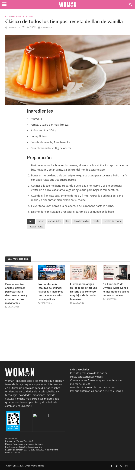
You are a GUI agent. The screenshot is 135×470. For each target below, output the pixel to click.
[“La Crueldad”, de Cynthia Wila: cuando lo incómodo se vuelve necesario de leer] (116, 272)
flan (67, 221)
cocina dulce (54, 221)
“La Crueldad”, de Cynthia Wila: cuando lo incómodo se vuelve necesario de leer (116, 290)
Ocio (8, 16)
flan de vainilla (81, 221)
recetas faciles (36, 226)
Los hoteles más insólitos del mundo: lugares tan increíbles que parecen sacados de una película (50, 292)
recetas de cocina (112, 221)
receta (96, 221)
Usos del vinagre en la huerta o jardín (92, 387)
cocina (40, 221)
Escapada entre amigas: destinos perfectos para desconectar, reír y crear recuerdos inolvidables (16, 293)
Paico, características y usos (86, 376)
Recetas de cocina (22, 16)
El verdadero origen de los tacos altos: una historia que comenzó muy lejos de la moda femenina (83, 292)
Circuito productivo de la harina (89, 373)
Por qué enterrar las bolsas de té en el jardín (96, 391)
